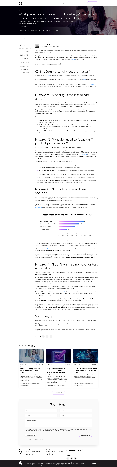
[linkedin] (71, 458)
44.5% (48, 75)
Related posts (58, 392)
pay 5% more (91, 84)
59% (40, 147)
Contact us (93, 3)
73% (84, 79)
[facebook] (67, 458)
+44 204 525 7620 (50, 454)
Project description (31, 420)
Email (62, 410)
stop (73, 59)
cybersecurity (44, 249)
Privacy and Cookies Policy (57, 465)
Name (27, 410)
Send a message (85, 435)
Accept (94, 463)
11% (64, 291)
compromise (38, 207)
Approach (49, 3)
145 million (75, 199)
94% (36, 106)
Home (20, 38)
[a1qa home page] (20, 3)
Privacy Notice (72, 429)
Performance (83, 154)
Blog (62, 3)
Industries (41, 3)
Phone (62, 415)
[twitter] (75, 458)
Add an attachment (31, 435)
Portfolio (56, 3)
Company (68, 3)
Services (34, 3)
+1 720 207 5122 (29, 454)
